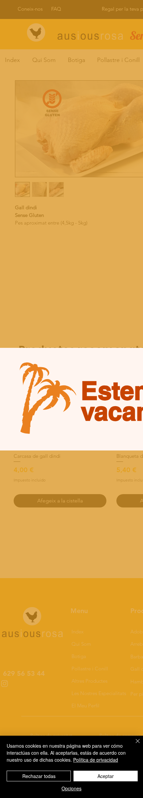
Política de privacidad (95, 759)
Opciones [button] (71, 788)
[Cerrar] (134, 745)
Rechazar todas (39, 776)
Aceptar (105, 776)
